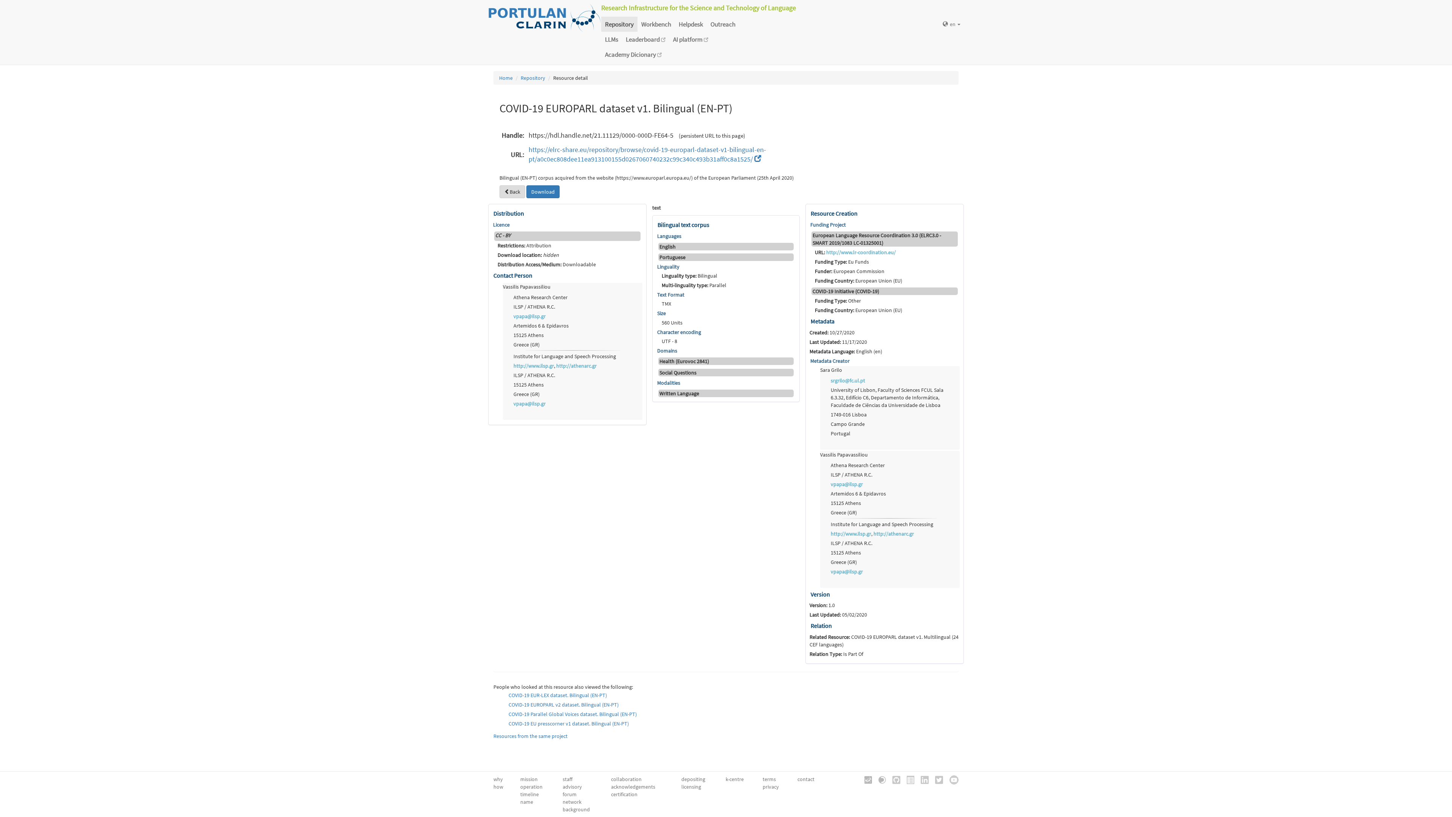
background (576, 809)
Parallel (694, 285)
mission (529, 779)
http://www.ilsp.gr (533, 365)
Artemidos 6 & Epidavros (541, 325)
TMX (666, 303)
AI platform (688, 39)
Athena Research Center (540, 297)
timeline (529, 794)
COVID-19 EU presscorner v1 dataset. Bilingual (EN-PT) (569, 723)
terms (769, 779)
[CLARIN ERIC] (865, 779)
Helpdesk (691, 24)
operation (531, 786)
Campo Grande (848, 424)
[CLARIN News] (907, 779)
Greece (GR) (526, 344)
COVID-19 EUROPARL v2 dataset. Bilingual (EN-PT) (564, 704)
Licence (501, 224)
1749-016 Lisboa (849, 414)
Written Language (679, 393)
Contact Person (512, 275)
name (526, 801)
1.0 (822, 605)
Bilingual (689, 275)
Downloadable (547, 264)
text (656, 207)
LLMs (611, 39)
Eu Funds (842, 261)
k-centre (735, 779)
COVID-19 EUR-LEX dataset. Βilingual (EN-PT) (558, 695)
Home (506, 78)
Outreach (722, 24)
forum (570, 794)
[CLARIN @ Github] (893, 779)
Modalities (668, 382)
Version (820, 594)
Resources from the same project (530, 736)
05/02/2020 (838, 614)
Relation (821, 625)
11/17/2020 (838, 342)
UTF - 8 (669, 341)
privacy (771, 786)
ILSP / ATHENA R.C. (534, 306)
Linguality (668, 266)
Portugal (840, 433)
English (667, 246)
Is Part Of (836, 654)
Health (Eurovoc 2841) (684, 361)
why (498, 779)
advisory (572, 786)
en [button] (953, 24)
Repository (619, 24)
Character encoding (679, 332)
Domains (667, 350)
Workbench (656, 24)
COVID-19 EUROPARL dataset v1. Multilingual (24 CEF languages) (884, 641)
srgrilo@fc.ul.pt (848, 380)
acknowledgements (633, 786)
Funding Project (828, 224)
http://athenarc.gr (576, 365)
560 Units (672, 322)
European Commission (849, 271)
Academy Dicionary (631, 54)
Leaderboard (643, 39)
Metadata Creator (830, 360)
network (572, 801)
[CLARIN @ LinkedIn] (922, 779)
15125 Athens (528, 335)
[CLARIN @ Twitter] (936, 779)
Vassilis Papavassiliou (527, 286)
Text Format (670, 294)
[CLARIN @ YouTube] (951, 779)
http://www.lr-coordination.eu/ (861, 252)
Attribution (524, 245)
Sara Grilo (831, 370)
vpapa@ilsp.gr (529, 316)
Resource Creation (834, 213)
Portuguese (672, 257)
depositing (693, 779)
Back (515, 191)
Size (661, 313)
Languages (669, 236)
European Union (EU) (858, 280)
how (498, 786)
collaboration (626, 779)
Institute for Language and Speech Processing (564, 356)
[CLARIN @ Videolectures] (879, 779)
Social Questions (678, 372)
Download (543, 191)
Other (838, 300)
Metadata (823, 321)
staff (567, 779)
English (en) (846, 351)
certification (624, 794)
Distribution (508, 213)
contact (805, 779)
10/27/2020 (832, 332)
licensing (691, 786)
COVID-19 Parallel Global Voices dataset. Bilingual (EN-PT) (573, 714)
